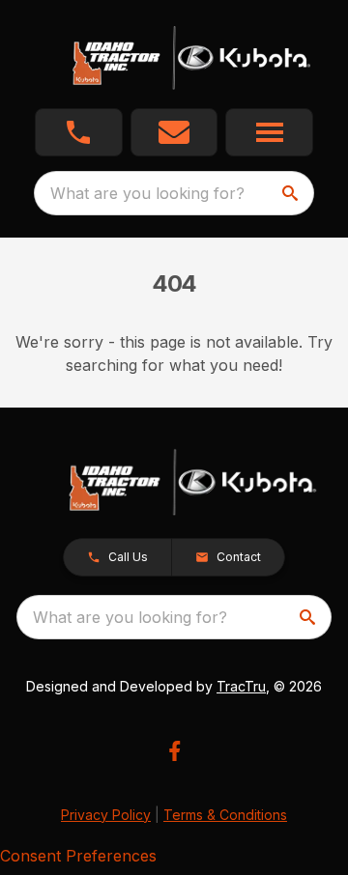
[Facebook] (174, 751)
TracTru (241, 686)
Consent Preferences (78, 855)
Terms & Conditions (225, 814)
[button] (79, 132)
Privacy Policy (106, 814)
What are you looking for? (147, 193)
